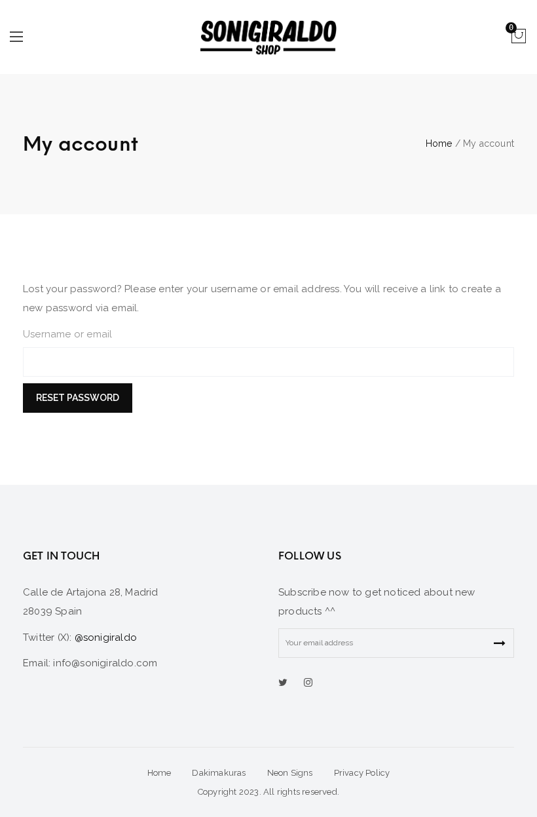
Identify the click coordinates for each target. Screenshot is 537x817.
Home (439, 143)
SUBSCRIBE (499, 643)
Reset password (77, 397)
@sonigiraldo (106, 637)
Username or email (67, 334)
